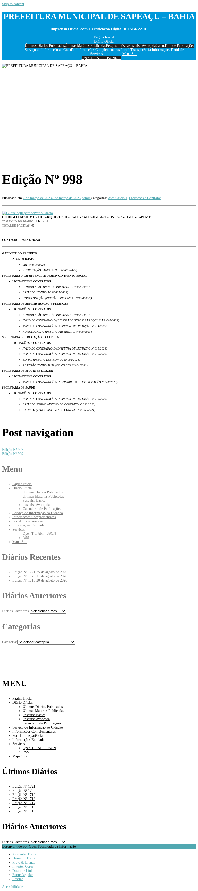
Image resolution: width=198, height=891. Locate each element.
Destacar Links (23, 871)
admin (86, 198)
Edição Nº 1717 (23, 803)
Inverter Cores (22, 867)
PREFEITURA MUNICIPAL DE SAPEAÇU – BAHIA (99, 16)
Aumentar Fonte (24, 854)
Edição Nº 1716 (23, 807)
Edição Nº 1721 (23, 572)
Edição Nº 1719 (23, 580)
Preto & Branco (23, 862)
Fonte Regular (22, 875)
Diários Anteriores (15, 611)
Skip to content (13, 4)
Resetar (17, 879)
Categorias (9, 642)
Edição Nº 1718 (23, 799)
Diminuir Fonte (23, 858)
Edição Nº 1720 (23, 576)
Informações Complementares (98, 50)
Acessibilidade (12, 887)
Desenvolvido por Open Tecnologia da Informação (39, 846)
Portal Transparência (136, 50)
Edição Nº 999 (12, 454)
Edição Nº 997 (12, 450)
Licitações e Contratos (145, 198)
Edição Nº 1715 (23, 811)
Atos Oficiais (117, 198)
